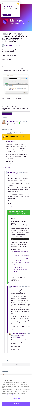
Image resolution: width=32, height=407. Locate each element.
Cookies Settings (16, 398)
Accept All (16, 403)
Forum (17, 24)
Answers (10, 129)
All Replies (4, 129)
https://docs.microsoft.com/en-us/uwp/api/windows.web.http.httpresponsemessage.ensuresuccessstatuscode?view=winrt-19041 (21, 256)
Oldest (9, 132)
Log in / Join (7, 15)
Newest (21, 132)
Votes (15, 132)
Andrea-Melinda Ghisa (13, 121)
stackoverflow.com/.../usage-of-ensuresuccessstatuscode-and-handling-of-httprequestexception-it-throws (21, 266)
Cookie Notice (10, 395)
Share (16, 364)
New (28, 21)
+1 (28, 211)
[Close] (30, 378)
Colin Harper (9, 45)
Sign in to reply (6, 113)
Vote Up (3, 167)
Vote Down (5, 167)
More (23, 24)
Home (12, 24)
